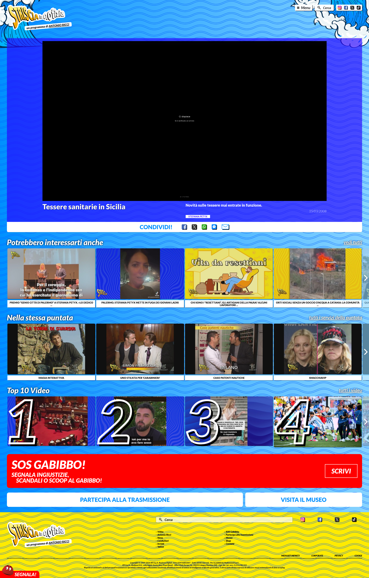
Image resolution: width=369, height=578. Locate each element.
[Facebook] (346, 8)
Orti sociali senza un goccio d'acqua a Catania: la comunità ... (317, 303)
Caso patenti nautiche (229, 378)
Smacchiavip (317, 378)
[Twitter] (352, 8)
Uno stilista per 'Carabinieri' (140, 378)
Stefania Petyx (197, 216)
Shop (228, 540)
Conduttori (163, 540)
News (160, 537)
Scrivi (341, 471)
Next (366, 277)
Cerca (327, 8)
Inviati (160, 543)
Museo (229, 537)
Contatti (230, 543)
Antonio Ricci (164, 534)
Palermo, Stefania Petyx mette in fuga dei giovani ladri (140, 302)
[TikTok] (359, 8)
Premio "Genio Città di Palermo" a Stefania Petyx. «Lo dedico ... (51, 303)
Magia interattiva (51, 378)
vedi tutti (353, 242)
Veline (160, 546)
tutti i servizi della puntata (335, 317)
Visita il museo (303, 499)
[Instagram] (340, 8)
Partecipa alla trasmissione (125, 499)
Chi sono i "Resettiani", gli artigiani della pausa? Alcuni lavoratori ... (229, 303)
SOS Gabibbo (232, 531)
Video (160, 531)
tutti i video (350, 390)
